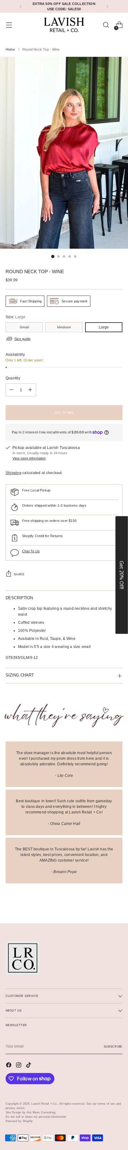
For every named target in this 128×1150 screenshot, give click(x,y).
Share (19, 574)
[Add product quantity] (30, 390)
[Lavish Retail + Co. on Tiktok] (29, 1066)
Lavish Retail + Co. (44, 1103)
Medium (64, 327)
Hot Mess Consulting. (42, 1112)
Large (104, 327)
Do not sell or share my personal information (36, 1116)
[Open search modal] (105, 25)
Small (24, 327)
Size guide (22, 339)
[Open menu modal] (8, 25)
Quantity (13, 378)
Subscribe (113, 1046)
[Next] (107, 6)
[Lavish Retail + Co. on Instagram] (19, 1066)
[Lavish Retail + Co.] (64, 24)
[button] (122, 575)
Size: (16, 317)
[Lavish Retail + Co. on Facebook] (9, 1066)
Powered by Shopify (19, 1121)
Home (10, 49)
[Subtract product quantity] (11, 390)
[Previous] (21, 6)
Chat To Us (31, 551)
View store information (29, 458)
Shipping (13, 473)
